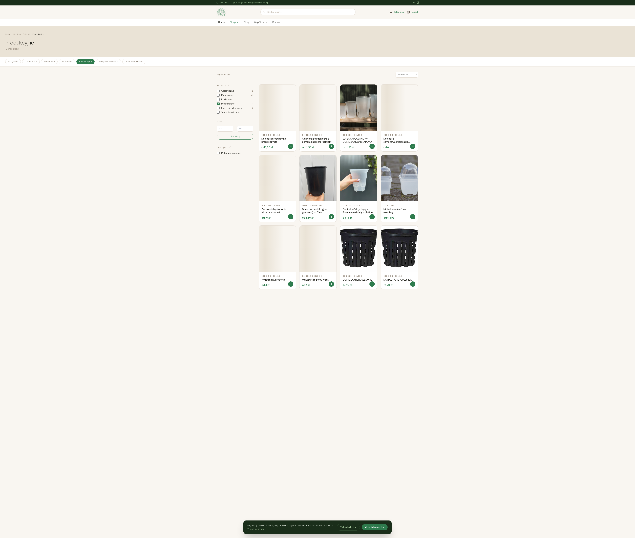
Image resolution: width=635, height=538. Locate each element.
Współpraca (260, 22)
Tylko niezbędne (348, 527)
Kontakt (276, 22)
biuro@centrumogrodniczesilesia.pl (252, 2)
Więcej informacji (256, 529)
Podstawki (67, 61)
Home (221, 22)
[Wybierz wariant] (290, 146)
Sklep (233, 22)
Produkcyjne (85, 61)
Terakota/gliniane (134, 61)
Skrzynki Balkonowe (108, 61)
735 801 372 (224, 2)
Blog (246, 22)
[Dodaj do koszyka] (372, 284)
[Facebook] (414, 2)
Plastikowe (49, 61)
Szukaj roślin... (274, 12)
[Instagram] (418, 2)
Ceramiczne (31, 61)
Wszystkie (13, 61)
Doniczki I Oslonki (21, 34)
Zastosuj (235, 136)
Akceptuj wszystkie (374, 527)
